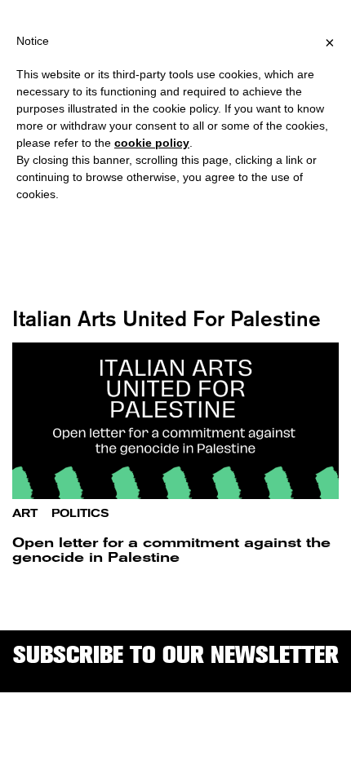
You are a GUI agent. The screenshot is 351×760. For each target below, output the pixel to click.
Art (25, 513)
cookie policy (151, 142)
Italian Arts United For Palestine (166, 318)
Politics (80, 513)
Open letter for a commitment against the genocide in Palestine (171, 550)
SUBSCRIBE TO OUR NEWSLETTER (176, 654)
